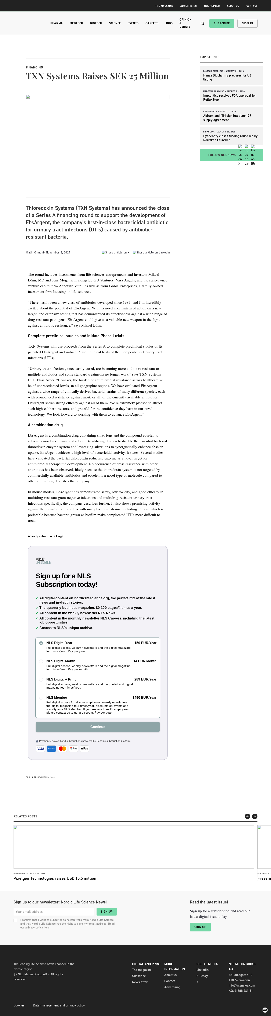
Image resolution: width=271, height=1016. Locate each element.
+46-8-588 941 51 (241, 990)
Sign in (247, 23)
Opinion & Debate (186, 23)
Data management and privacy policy (59, 1005)
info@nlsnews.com (242, 985)
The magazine (142, 969)
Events (133, 23)
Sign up (107, 912)
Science (115, 23)
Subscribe (222, 23)
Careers (152, 23)
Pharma (56, 23)
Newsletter (140, 982)
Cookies (19, 1005)
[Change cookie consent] (265, 1010)
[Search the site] (202, 23)
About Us (233, 6)
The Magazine (164, 6)
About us (170, 975)
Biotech (96, 23)
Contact (251, 6)
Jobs (169, 23)
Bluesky (202, 976)
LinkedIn (202, 969)
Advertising (188, 6)
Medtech (76, 23)
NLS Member (212, 6)
